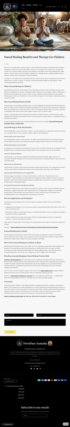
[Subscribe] (45, 415)
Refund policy (21, 388)
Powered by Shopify (19, 386)
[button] (41, 4)
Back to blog (36, 302)
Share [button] (7, 64)
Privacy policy (21, 391)
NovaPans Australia (11, 386)
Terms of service (21, 394)
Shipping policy (21, 397)
